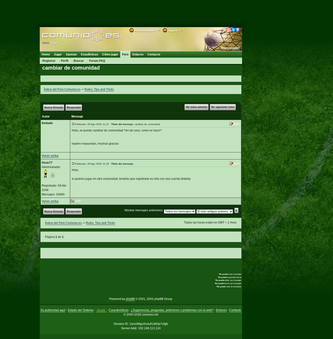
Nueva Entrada (53, 107)
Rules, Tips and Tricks (99, 89)
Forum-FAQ (97, 61)
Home (46, 54)
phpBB (130, 299)
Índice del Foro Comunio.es (62, 89)
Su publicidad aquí (52, 310)
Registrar (49, 61)
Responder (74, 107)
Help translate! (230, 47)
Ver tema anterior (196, 107)
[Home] (73, 36)
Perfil (64, 61)
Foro (125, 54)
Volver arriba (50, 156)
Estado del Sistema (80, 310)
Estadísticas (89, 54)
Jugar (58, 54)
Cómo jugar (110, 54)
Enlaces (138, 54)
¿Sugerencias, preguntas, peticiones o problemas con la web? (172, 310)
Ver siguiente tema (223, 107)
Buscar (79, 61)
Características (118, 310)
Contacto (153, 54)
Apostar (71, 54)
